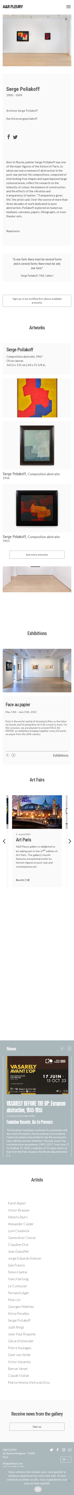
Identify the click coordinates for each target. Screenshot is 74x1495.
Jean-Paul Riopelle (22, 1334)
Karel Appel (17, 1203)
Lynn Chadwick (18, 1231)
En (63, 1459)
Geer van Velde (19, 1355)
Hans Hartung (18, 1279)
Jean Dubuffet (18, 1251)
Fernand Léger (18, 1293)
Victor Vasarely (19, 1362)
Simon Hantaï (17, 1272)
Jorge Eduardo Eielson (24, 1258)
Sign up (37, 1426)
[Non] (69, 1481)
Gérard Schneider (21, 1341)
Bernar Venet (18, 1369)
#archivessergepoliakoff (21, 118)
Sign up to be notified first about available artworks (37, 300)
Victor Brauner (19, 1210)
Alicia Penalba (18, 1313)
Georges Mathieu (21, 1306)
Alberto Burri (18, 1217)
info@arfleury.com (13, 1463)
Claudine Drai (18, 1244)
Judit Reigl (16, 1327)
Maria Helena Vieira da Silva (29, 1382)
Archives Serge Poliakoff (22, 110)
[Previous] (4, 841)
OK (38, 1489)
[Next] (69, 841)
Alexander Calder (21, 1224)
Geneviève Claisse (22, 1238)
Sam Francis (16, 1265)
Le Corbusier (17, 1286)
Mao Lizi (14, 1300)
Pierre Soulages (19, 1348)
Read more (13, 231)
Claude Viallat (18, 1375)
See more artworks (37, 554)
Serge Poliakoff (19, 1320)
